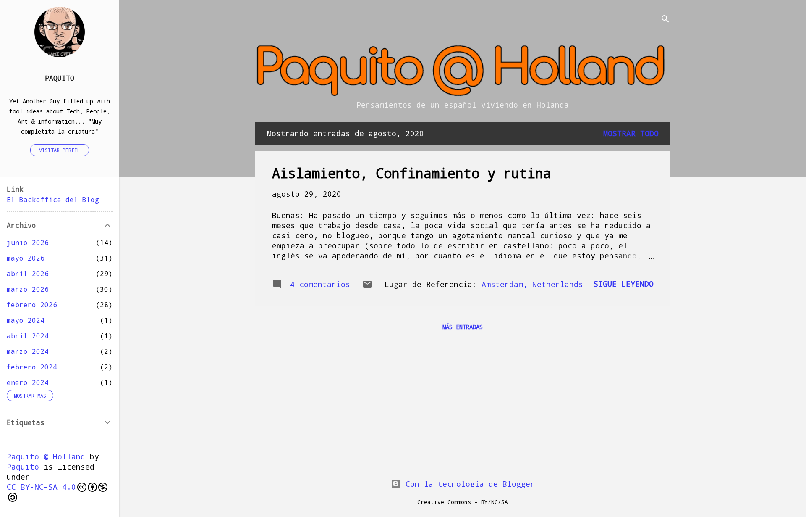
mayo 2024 (25, 320)
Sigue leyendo (624, 284)
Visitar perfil (59, 150)
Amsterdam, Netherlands (532, 284)
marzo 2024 (28, 351)
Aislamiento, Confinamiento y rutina (411, 173)
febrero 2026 (32, 304)
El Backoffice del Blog (53, 199)
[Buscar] (665, 19)
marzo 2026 (28, 289)
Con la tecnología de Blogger (468, 484)
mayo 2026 (25, 257)
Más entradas (462, 327)
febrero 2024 (32, 366)
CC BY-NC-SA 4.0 (41, 487)
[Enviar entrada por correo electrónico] (367, 286)
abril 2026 (28, 273)
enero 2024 (28, 382)
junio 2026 (28, 242)
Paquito (59, 78)
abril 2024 (28, 335)
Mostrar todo (631, 133)
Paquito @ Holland (46, 456)
